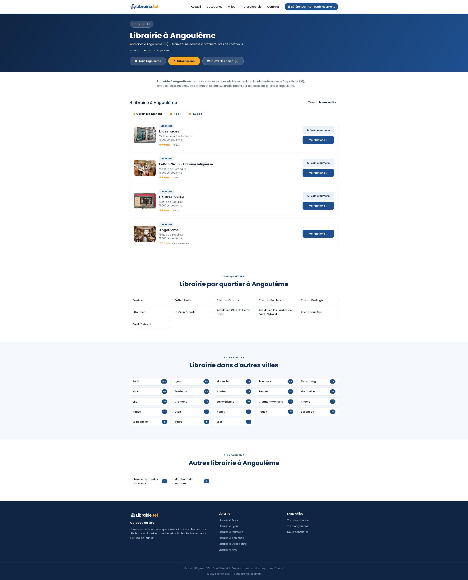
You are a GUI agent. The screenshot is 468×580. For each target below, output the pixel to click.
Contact (273, 7)
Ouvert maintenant (149, 114)
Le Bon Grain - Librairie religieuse (186, 164)
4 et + (177, 114)
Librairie (147, 7)
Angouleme (169, 230)
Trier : (312, 102)
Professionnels (251, 7)
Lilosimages (169, 131)
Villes (231, 7)
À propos (267, 568)
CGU (208, 568)
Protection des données (246, 568)
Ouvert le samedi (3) (225, 61)
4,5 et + (197, 114)
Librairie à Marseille (231, 532)
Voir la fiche (317, 140)
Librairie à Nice (228, 549)
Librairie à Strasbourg (233, 544)
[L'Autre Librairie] (145, 201)
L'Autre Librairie (171, 197)
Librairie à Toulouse (231, 538)
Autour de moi (185, 61)
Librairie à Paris (228, 520)
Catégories (214, 7)
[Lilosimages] (145, 135)
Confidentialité (221, 568)
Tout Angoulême (150, 61)
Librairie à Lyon (228, 526)
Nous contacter (297, 532)
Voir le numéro (320, 130)
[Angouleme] (145, 234)
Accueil (196, 7)
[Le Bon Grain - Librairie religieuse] (145, 168)
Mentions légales (194, 568)
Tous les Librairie (298, 520)
